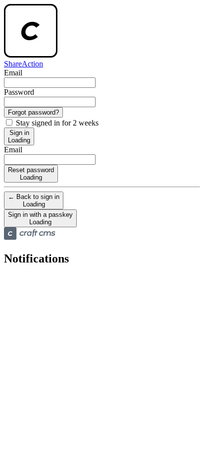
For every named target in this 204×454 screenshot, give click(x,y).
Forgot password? (33, 112)
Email (13, 72)
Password (19, 92)
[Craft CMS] (29, 237)
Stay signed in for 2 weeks (56, 123)
